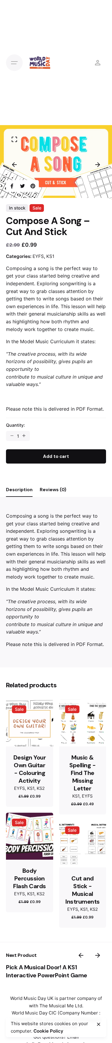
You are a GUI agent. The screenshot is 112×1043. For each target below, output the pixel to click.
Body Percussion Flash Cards (29, 878)
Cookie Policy (48, 1031)
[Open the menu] (14, 62)
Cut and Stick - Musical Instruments (82, 890)
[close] (98, 1024)
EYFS (38, 256)
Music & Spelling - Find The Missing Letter (82, 773)
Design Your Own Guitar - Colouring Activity (29, 769)
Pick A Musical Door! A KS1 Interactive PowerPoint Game (46, 971)
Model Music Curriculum (47, 341)
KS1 (50, 256)
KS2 (41, 788)
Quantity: (15, 425)
